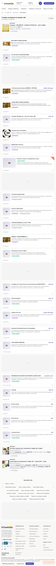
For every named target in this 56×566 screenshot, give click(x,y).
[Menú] (2, 3)
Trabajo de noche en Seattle (42, 490)
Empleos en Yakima (9, 483)
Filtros (51, 18)
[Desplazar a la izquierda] (3, 484)
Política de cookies (20, 546)
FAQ (44, 545)
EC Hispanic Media (33, 528)
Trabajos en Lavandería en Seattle (39, 496)
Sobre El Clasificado (20, 528)
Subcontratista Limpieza (38, 487)
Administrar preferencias (8, 563)
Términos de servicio (20, 536)
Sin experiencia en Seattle (13, 490)
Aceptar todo (30, 563)
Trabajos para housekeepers (42, 493)
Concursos (45, 531)
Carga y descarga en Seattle (27, 490)
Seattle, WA (8, 12)
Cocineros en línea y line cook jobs (26, 493)
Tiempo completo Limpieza (24, 487)
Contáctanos (46, 547)
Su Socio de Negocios (34, 536)
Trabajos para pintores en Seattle (36, 499)
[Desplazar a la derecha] (53, 484)
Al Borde (31, 543)
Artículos (45, 533)
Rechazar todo (20, 563)
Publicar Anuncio (49, 3)
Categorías (45, 536)
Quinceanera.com (33, 531)
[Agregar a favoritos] (52, 50)
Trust (17, 538)
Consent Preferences (48, 550)
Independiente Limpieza (10, 487)
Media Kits (18, 531)
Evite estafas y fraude (20, 541)
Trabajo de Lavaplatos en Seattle (19, 499)
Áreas (44, 538)
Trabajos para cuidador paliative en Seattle (19, 496)
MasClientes (32, 538)
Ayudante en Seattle (11, 493)
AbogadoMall (32, 541)
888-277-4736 (7, 539)
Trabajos (17, 533)
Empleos (16, 12)
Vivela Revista (32, 546)
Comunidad (45, 528)
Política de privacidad (20, 543)
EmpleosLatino (32, 533)
